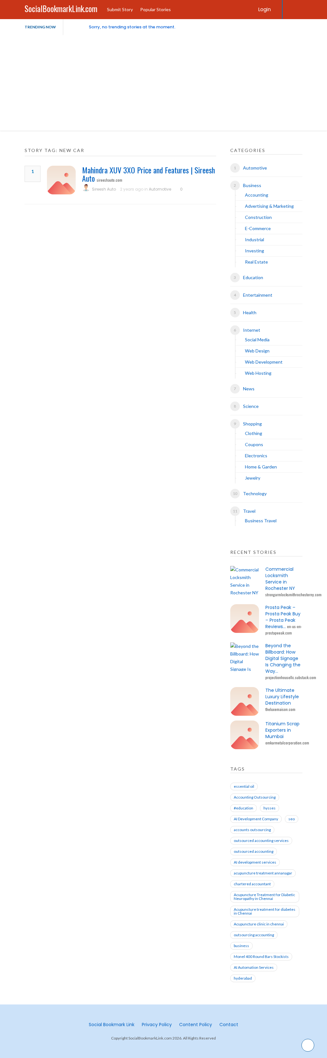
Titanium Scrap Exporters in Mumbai (282, 730)
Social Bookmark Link (111, 1024)
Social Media (257, 339)
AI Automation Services (254, 967)
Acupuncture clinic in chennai (259, 924)
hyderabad (243, 978)
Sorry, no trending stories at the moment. (132, 27)
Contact (228, 1024)
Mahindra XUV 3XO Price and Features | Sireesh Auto (148, 174)
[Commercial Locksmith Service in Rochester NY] (244, 580)
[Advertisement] (163, 82)
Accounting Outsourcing (255, 797)
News (249, 388)
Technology (255, 493)
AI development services (255, 862)
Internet (251, 330)
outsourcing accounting (254, 934)
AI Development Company (256, 818)
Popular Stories (155, 9)
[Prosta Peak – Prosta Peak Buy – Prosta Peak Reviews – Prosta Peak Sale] (244, 618)
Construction (258, 217)
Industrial (254, 239)
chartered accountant (252, 883)
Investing (254, 250)
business (241, 945)
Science (251, 406)
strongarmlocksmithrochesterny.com (293, 594)
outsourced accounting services (261, 840)
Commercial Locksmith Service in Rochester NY (280, 578)
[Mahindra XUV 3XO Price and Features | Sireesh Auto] (61, 180)
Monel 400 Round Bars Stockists (261, 956)
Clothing (253, 433)
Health (249, 312)
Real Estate (256, 261)
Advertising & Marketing (269, 206)
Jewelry (252, 478)
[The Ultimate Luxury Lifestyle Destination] (244, 701)
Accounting (256, 195)
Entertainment (257, 295)
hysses (269, 808)
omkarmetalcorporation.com (287, 742)
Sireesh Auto (104, 189)
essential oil (244, 786)
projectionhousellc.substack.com (290, 677)
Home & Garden (261, 466)
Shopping (252, 423)
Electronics (256, 455)
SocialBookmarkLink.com (61, 8)
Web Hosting (258, 373)
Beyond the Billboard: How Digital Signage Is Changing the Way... (282, 658)
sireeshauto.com (109, 180)
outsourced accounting (253, 851)
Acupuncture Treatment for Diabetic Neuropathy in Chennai (264, 896)
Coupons (254, 444)
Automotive (160, 189)
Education (253, 277)
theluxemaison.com (280, 709)
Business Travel (261, 520)
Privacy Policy (157, 1024)
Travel (249, 511)
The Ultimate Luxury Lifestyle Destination (282, 696)
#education (243, 808)
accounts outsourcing (252, 829)
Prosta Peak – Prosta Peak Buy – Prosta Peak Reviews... (282, 617)
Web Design (257, 350)
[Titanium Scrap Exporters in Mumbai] (244, 735)
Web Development (264, 362)
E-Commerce (258, 228)
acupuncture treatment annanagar (263, 873)
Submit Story (120, 9)
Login (264, 9)
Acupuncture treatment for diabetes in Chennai (264, 911)
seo (291, 818)
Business (252, 185)
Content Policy (195, 1024)
